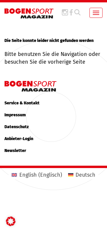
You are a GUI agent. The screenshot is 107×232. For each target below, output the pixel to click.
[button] (10, 221)
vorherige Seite (66, 62)
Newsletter (15, 150)
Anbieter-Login (18, 138)
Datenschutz (16, 126)
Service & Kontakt (22, 103)
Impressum (15, 114)
